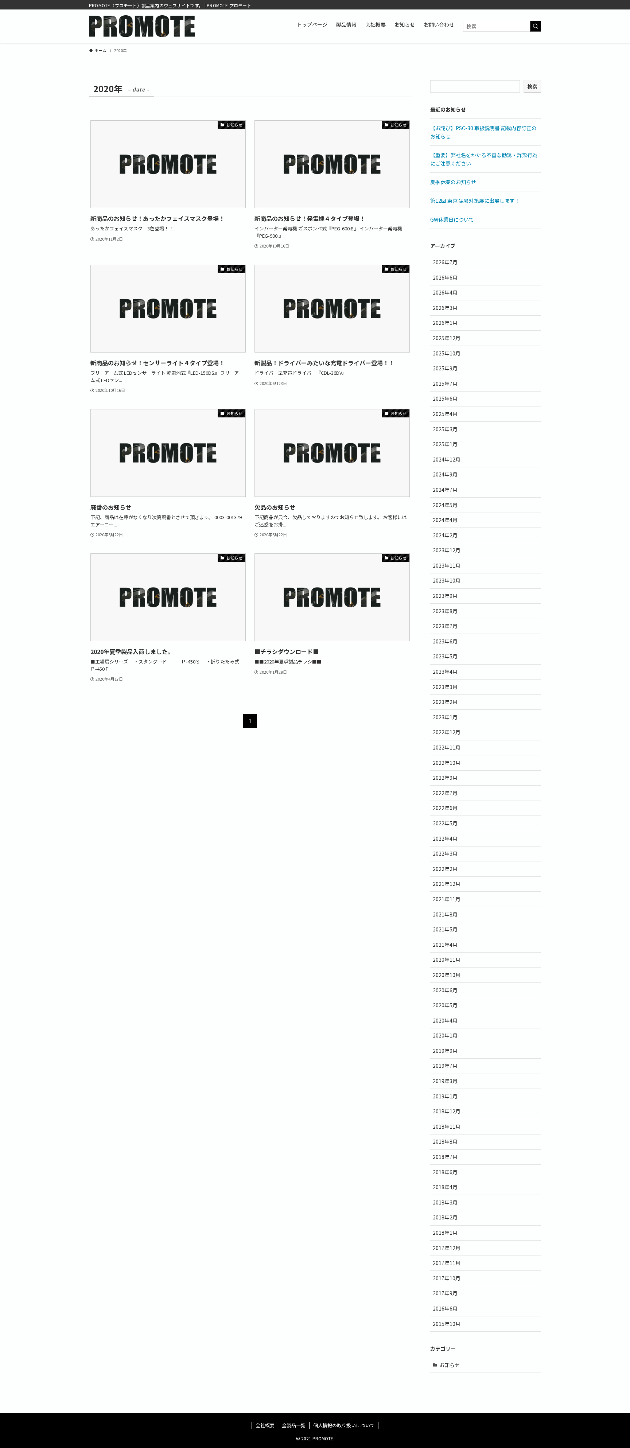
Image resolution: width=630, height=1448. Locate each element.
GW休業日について (452, 219)
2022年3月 (445, 853)
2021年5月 (445, 929)
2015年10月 (446, 1323)
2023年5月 (445, 656)
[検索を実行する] (535, 26)
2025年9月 (445, 368)
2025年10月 (446, 353)
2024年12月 (446, 459)
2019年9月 (445, 1050)
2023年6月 (445, 641)
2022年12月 (446, 732)
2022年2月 (445, 868)
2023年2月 (445, 701)
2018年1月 (445, 1232)
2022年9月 (445, 777)
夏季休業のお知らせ (453, 182)
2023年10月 (446, 580)
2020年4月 (445, 1020)
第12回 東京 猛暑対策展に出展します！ (475, 200)
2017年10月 (446, 1278)
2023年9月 (445, 595)
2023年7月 (445, 626)
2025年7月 (445, 383)
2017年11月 (446, 1262)
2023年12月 (446, 550)
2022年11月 (446, 747)
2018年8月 (445, 1141)
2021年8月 (445, 914)
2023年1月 (445, 717)
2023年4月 (445, 671)
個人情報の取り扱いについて (344, 1425)
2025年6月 (445, 398)
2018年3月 (445, 1202)
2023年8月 (445, 611)
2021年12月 (446, 883)
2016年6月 (445, 1308)
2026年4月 (445, 292)
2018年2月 (445, 1217)
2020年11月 (446, 959)
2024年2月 (445, 535)
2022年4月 (445, 838)
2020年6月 (445, 990)
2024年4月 (445, 519)
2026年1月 (445, 322)
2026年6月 (445, 277)
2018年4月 (445, 1187)
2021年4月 (445, 944)
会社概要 (265, 1425)
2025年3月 (445, 429)
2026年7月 (445, 262)
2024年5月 (445, 505)
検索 (532, 86)
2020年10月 (446, 974)
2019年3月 (445, 1081)
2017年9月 (445, 1293)
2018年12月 (446, 1111)
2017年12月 (446, 1248)
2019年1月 (445, 1096)
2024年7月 (445, 489)
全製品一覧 (294, 1425)
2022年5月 (445, 823)
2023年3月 (445, 686)
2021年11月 (446, 899)
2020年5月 (445, 1005)
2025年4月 (445, 413)
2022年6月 (445, 807)
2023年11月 (446, 565)
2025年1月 (445, 444)
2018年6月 (445, 1172)
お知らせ (449, 1365)
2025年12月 (446, 338)
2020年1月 (445, 1035)
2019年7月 (445, 1065)
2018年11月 (446, 1126)
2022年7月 (445, 793)
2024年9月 (445, 474)
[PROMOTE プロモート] (142, 26)
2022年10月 (446, 762)
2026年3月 (445, 307)
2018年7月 (445, 1156)
